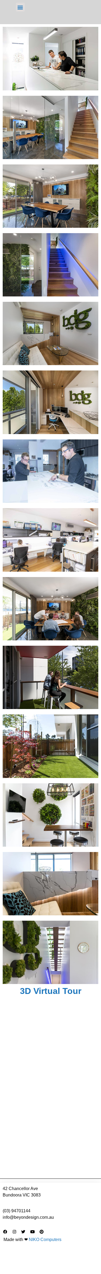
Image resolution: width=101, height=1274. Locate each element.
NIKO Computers (45, 1239)
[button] (20, 7)
